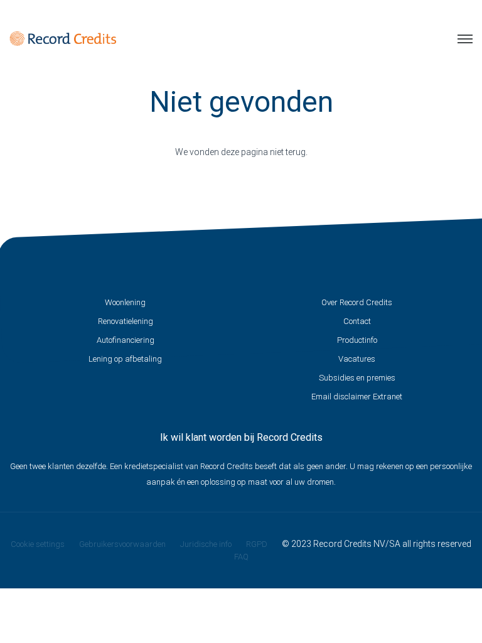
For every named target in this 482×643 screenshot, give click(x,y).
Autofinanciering (125, 340)
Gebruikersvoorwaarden (122, 544)
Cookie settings (38, 544)
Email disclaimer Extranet (356, 396)
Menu (460, 39)
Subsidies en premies (357, 377)
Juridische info (206, 544)
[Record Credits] (62, 38)
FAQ (241, 556)
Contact (357, 321)
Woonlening (125, 302)
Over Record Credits (356, 302)
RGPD (256, 544)
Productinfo (357, 340)
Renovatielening (125, 321)
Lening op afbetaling (125, 359)
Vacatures (356, 359)
